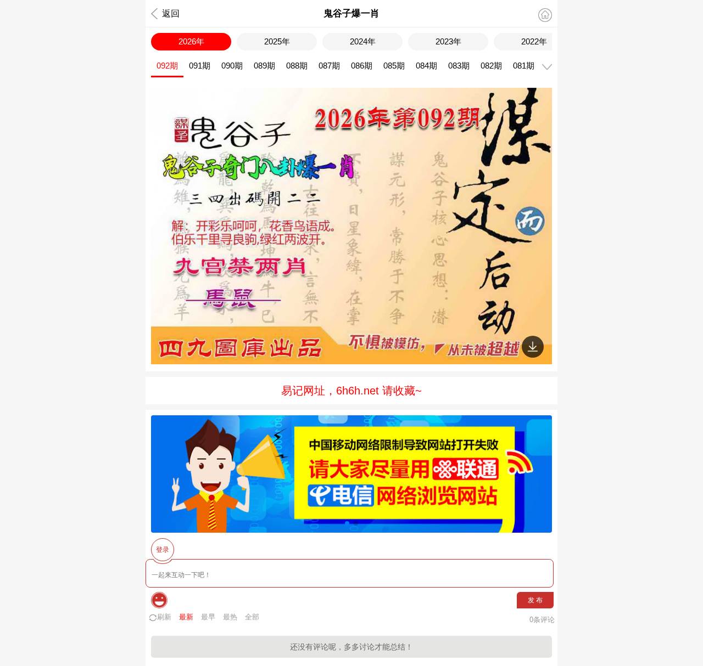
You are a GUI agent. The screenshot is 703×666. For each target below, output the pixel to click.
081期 (523, 65)
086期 (361, 65)
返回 (171, 13)
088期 (297, 65)
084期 (426, 65)
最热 (230, 617)
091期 (199, 65)
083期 (459, 65)
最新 (186, 617)
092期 (167, 65)
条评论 (542, 620)
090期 (232, 65)
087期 (329, 65)
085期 (394, 65)
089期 (264, 65)
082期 (491, 65)
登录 (162, 550)
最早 (208, 617)
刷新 (164, 617)
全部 (252, 617)
